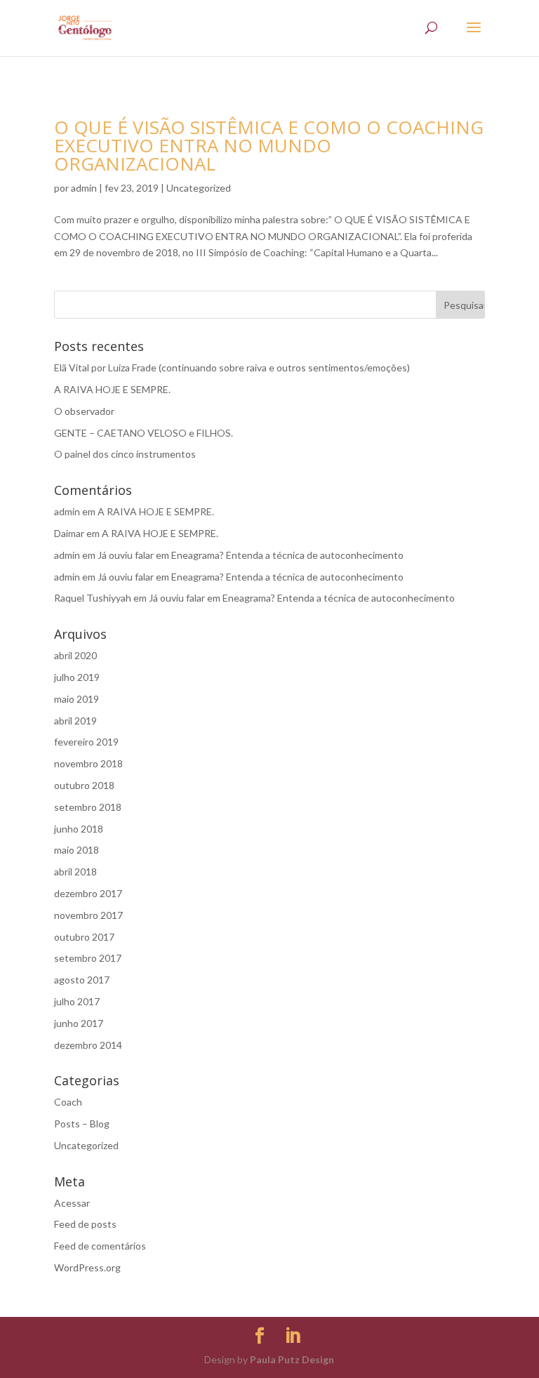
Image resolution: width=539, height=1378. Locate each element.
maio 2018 (76, 850)
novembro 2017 (88, 915)
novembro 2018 (88, 763)
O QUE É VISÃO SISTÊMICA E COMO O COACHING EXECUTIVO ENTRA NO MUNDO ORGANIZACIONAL (269, 145)
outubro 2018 (84, 785)
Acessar (72, 1203)
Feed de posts (85, 1224)
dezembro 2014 (88, 1045)
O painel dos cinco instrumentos (125, 454)
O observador (84, 411)
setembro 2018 (87, 807)
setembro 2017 (87, 958)
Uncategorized (198, 188)
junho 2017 (78, 1023)
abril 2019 (75, 721)
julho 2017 (77, 1001)
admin (84, 188)
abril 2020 (75, 655)
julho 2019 (77, 677)
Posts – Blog (81, 1123)
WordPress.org (87, 1267)
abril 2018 (75, 871)
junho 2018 (78, 829)
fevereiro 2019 (86, 742)
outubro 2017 (84, 937)
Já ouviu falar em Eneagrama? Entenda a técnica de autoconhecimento (251, 555)
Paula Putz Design (292, 1359)
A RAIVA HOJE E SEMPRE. (112, 389)
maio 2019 (76, 699)
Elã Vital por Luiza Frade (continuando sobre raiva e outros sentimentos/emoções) (232, 367)
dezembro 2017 (88, 893)
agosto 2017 (81, 980)
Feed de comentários (100, 1246)
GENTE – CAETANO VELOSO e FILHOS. (143, 433)
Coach (68, 1102)
